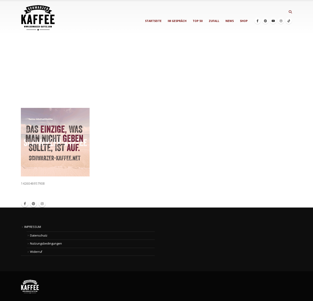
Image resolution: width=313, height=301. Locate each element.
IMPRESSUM (32, 227)
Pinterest (33, 203)
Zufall (214, 21)
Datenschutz (38, 235)
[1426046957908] (55, 142)
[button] (290, 11)
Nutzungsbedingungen (46, 243)
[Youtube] (273, 21)
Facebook (24, 203)
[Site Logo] (38, 18)
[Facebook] (257, 21)
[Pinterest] (265, 21)
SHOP (244, 21)
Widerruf (36, 252)
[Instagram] (281, 21)
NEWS (229, 21)
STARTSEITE (153, 21)
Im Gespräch (177, 21)
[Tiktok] (289, 21)
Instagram (42, 203)
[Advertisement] (156, 69)
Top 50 (198, 21)
